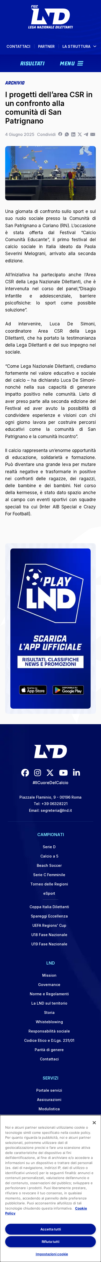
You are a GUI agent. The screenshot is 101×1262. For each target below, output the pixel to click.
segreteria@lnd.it (56, 810)
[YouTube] (63, 772)
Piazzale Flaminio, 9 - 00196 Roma (50, 797)
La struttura (76, 46)
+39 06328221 (54, 803)
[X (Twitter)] (50, 772)
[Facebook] (60, 134)
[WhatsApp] (66, 134)
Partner (46, 46)
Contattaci (18, 46)
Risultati (32, 63)
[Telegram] (86, 134)
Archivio (14, 82)
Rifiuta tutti (50, 1242)
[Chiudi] (94, 1122)
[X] (79, 134)
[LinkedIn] (73, 134)
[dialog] (50, 1188)
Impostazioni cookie (52, 1254)
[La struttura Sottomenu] (95, 46)
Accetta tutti (50, 1229)
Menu (67, 63)
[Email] (92, 134)
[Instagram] (38, 772)
